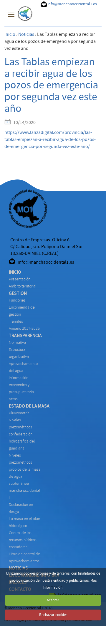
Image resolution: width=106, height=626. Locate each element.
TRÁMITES (16, 321)
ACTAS (13, 398)
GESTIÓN (18, 293)
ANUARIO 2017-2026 (24, 328)
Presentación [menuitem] (19, 279)
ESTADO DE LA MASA (29, 406)
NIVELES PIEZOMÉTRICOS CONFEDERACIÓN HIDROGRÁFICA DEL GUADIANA (22, 434)
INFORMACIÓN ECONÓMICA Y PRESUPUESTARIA (21, 384)
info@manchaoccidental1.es (72, 4)
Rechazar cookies (53, 614)
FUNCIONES (17, 300)
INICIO (15, 272)
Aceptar (53, 600)
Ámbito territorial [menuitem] (22, 286)
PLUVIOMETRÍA (19, 412)
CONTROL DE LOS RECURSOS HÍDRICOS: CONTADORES (23, 539)
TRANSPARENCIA (25, 336)
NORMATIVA (17, 342)
